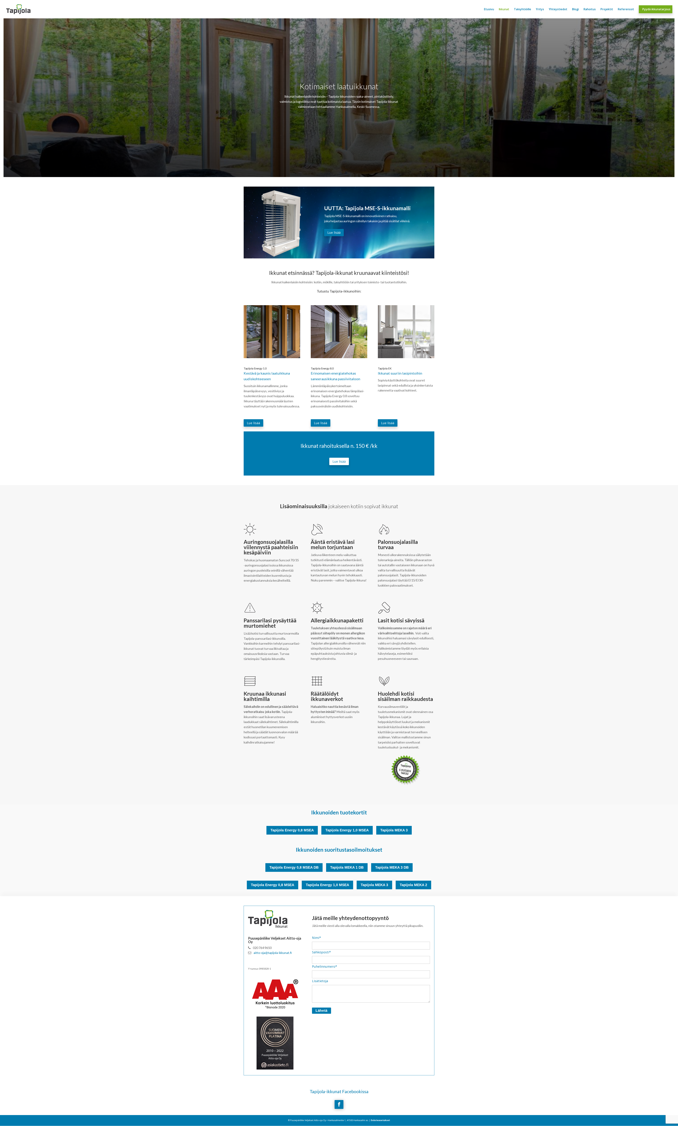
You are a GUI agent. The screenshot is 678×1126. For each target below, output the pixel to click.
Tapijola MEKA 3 (394, 830)
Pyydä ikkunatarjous (656, 9)
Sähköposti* (321, 952)
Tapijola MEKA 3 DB (392, 867)
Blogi (575, 9)
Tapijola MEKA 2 (413, 885)
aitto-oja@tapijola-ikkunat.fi (272, 953)
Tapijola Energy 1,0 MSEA (347, 830)
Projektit (606, 9)
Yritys (540, 9)
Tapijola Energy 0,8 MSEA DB (294, 867)
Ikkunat (504, 9)
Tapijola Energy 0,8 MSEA (292, 830)
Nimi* (316, 938)
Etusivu (489, 9)
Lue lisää (334, 232)
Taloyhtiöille (522, 9)
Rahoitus (590, 9)
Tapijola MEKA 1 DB (347, 867)
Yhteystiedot (558, 9)
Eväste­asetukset (380, 1120)
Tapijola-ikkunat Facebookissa (339, 1091)
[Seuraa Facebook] (339, 1104)
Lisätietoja (320, 981)
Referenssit (626, 9)
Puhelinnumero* (324, 966)
